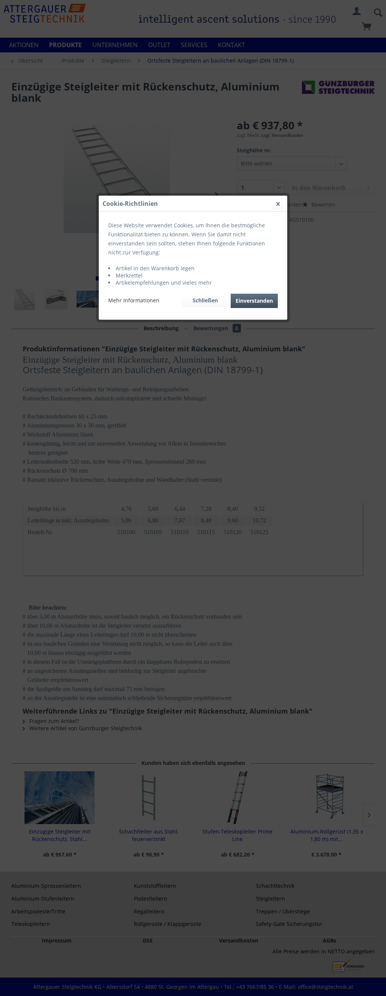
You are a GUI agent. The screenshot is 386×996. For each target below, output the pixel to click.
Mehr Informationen (133, 300)
